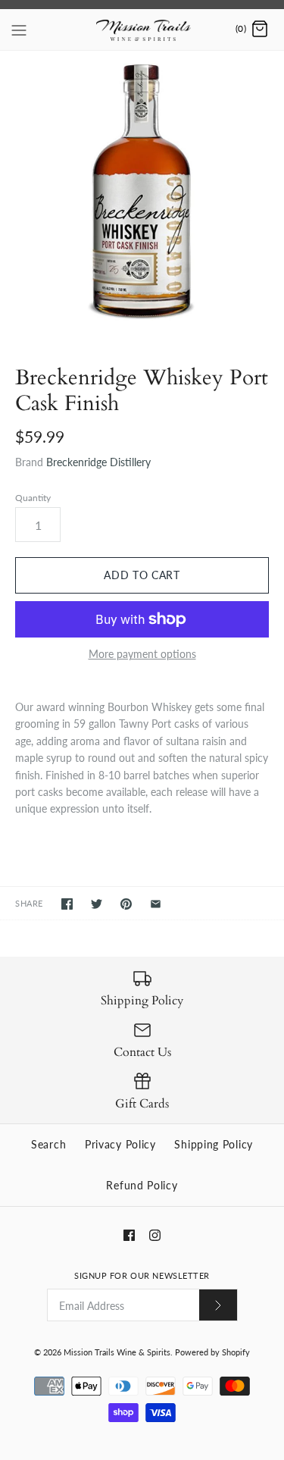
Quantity (33, 497)
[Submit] (218, 1305)
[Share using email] (155, 904)
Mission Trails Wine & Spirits (117, 1352)
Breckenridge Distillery (98, 462)
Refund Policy (141, 1185)
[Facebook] (129, 1235)
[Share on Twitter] (96, 904)
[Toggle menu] (19, 29)
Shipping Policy (213, 1144)
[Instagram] (155, 1235)
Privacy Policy (120, 1144)
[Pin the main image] (126, 904)
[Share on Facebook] (67, 904)
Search (48, 1144)
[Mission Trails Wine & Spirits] (142, 29)
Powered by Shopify (212, 1352)
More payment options (142, 654)
